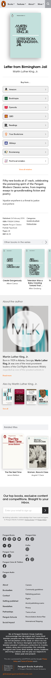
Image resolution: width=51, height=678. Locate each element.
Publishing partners (33, 594)
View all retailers (25, 169)
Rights (28, 598)
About (5, 585)
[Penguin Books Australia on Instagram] (9, 539)
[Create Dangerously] (12, 263)
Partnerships (8, 611)
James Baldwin (13, 475)
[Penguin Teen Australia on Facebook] (4, 556)
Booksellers (7, 590)
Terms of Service (27, 661)
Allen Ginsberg (35, 288)
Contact (6, 595)
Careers (29, 585)
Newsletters (7, 606)
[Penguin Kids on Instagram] (32, 539)
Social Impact (9, 622)
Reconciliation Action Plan (35, 616)
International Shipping (34, 621)
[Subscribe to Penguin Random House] (45, 510)
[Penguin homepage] (3, 4)
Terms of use (31, 612)
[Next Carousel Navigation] (46, 242)
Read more (7, 375)
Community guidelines (34, 589)
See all (5, 408)
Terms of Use (29, 519)
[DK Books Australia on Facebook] (27, 559)
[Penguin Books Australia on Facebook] (4, 539)
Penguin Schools (10, 617)
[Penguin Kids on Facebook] (27, 539)
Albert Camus (12, 283)
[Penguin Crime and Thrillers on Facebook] (4, 566)
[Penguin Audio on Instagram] (4, 576)
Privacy (28, 607)
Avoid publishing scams (35, 603)
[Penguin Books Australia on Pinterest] (14, 539)
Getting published (10, 601)
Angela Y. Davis (38, 475)
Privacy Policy (42, 519)
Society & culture (33, 220)
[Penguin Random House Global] (10, 667)
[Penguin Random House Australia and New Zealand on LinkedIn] (4, 545)
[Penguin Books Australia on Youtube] (19, 539)
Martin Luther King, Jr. (25, 71)
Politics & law (31, 224)
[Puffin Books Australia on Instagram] (27, 549)
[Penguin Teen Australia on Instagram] (9, 556)
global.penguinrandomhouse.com (17, 673)
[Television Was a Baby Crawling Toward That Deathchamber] (35, 263)
